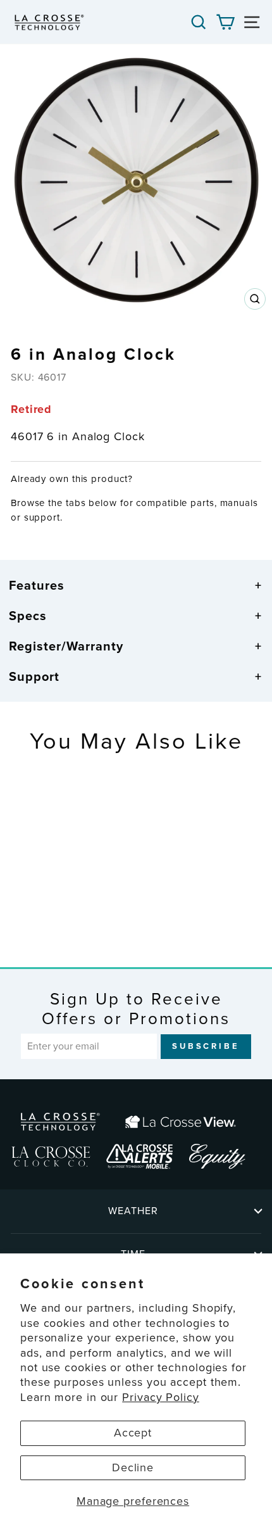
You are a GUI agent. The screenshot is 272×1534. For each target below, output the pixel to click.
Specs (28, 615)
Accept (133, 1432)
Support (34, 676)
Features (37, 585)
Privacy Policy (160, 1397)
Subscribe (206, 1046)
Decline (133, 1467)
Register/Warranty (66, 646)
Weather (133, 1210)
